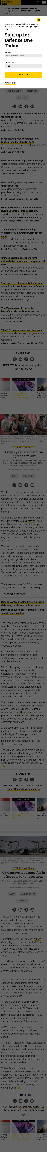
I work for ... (10, 62)
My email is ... (10, 52)
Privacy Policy (10, 83)
